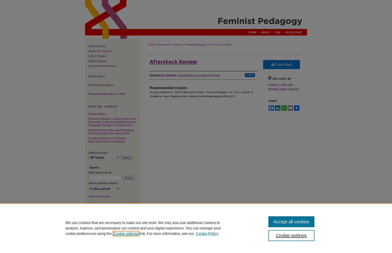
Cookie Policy (207, 234)
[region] (196, 228)
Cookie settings (125, 234)
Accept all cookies (291, 221)
